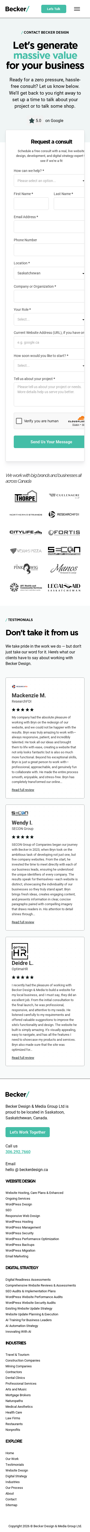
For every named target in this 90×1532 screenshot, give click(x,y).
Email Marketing (17, 1256)
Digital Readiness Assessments (28, 1279)
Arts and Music (16, 1389)
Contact (11, 1499)
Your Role (22, 309)
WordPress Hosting (19, 1221)
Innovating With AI (18, 1331)
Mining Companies (19, 1366)
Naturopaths (14, 1400)
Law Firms (13, 1418)
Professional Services (21, 1383)
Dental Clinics (15, 1377)
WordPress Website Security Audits (31, 1302)
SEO (9, 1210)
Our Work (12, 1458)
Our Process (14, 1487)
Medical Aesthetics (19, 1406)
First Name (23, 194)
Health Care (14, 1412)
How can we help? (29, 170)
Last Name (63, 194)
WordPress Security (20, 1233)
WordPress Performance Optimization (32, 1239)
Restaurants (14, 1424)
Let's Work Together (28, 1132)
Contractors (14, 1372)
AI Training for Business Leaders (29, 1320)
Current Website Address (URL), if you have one (50, 332)
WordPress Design (19, 1204)
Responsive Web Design (23, 1215)
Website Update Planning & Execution (32, 1314)
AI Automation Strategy (22, 1325)
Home (10, 1453)
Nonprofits (13, 1429)
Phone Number (25, 240)
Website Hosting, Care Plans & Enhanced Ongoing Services (34, 1195)
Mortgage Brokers (18, 1395)
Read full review (23, 789)
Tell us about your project (34, 379)
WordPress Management (23, 1227)
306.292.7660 (18, 1151)
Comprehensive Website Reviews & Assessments (41, 1285)
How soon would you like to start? (41, 355)
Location (22, 263)
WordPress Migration (20, 1250)
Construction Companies (23, 1360)
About (10, 1493)
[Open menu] (77, 9)
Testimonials (15, 1464)
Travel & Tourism (17, 1354)
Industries (13, 1482)
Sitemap (11, 1505)
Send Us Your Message (51, 441)
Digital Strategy (16, 1476)
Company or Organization (35, 286)
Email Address (26, 217)
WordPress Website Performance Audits (34, 1297)
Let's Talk (53, 9)
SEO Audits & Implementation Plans (31, 1291)
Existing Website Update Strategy (29, 1308)
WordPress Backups (20, 1244)
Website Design (17, 1470)
